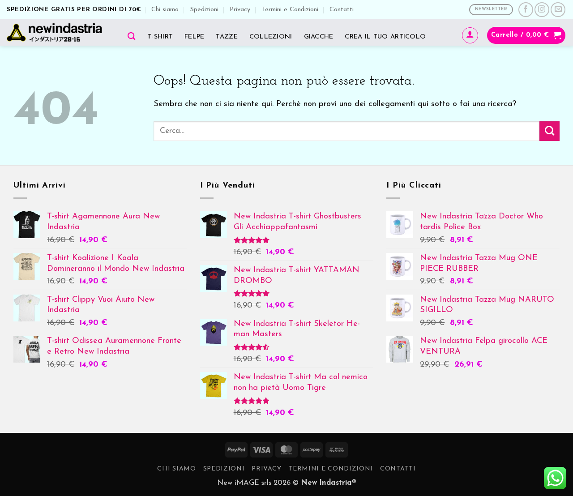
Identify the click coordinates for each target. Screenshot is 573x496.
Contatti (341, 9)
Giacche (319, 37)
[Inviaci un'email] (558, 9)
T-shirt (160, 37)
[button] (470, 35)
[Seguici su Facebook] (525, 9)
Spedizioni (204, 9)
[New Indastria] (57, 32)
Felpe (194, 37)
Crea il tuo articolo (385, 37)
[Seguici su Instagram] (542, 9)
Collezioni (270, 37)
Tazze (226, 37)
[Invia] (549, 131)
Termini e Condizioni (290, 9)
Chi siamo (165, 9)
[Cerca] (131, 36)
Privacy (240, 9)
